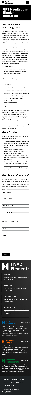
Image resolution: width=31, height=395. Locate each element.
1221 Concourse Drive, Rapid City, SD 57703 (15, 299)
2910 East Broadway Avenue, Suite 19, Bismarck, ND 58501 (16, 310)
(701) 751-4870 (8, 313)
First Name (7, 192)
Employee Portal (18, 382)
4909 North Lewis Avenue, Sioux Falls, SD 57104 (16, 277)
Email (5, 228)
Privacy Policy (8, 385)
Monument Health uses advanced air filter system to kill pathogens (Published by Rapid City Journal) (16, 168)
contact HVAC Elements (9, 128)
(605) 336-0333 (8, 279)
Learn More (24, 323)
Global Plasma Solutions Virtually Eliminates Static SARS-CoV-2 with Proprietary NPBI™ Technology (14, 151)
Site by (4, 392)
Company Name (8, 205)
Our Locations (18, 379)
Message (6, 242)
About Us (5, 379)
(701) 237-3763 (8, 290)
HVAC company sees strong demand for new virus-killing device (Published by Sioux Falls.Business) (16, 157)
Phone (4, 235)
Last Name (7, 199)
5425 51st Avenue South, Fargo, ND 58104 (15, 288)
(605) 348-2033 (8, 301)
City (4, 215)
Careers (5, 382)
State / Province (10, 222)
